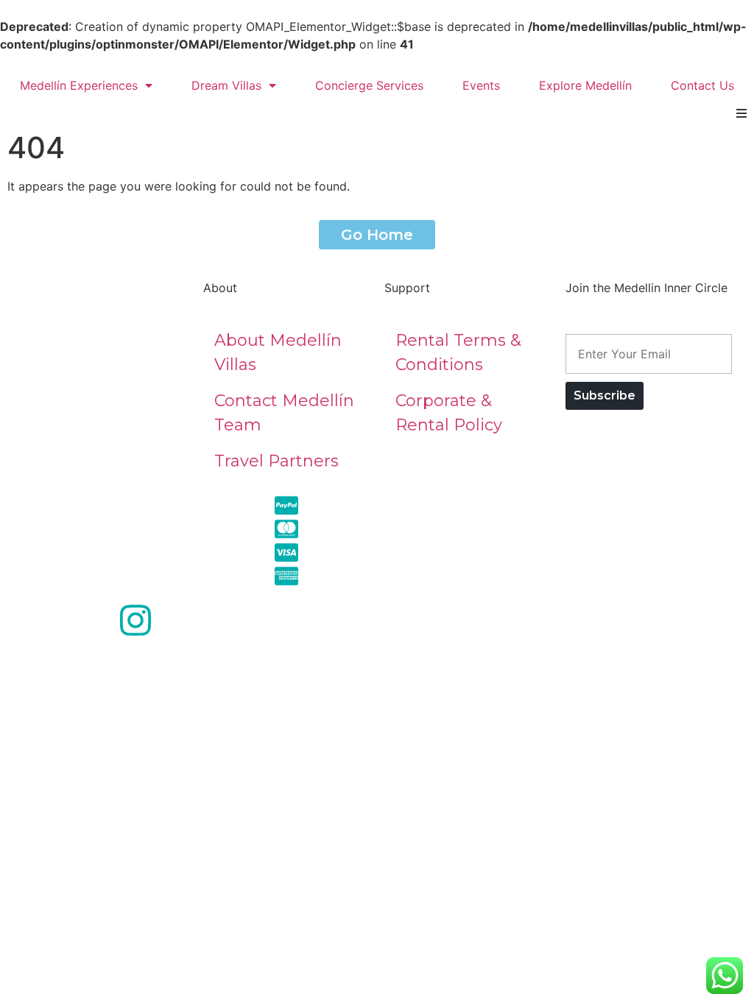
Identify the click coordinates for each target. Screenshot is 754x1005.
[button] (741, 113)
